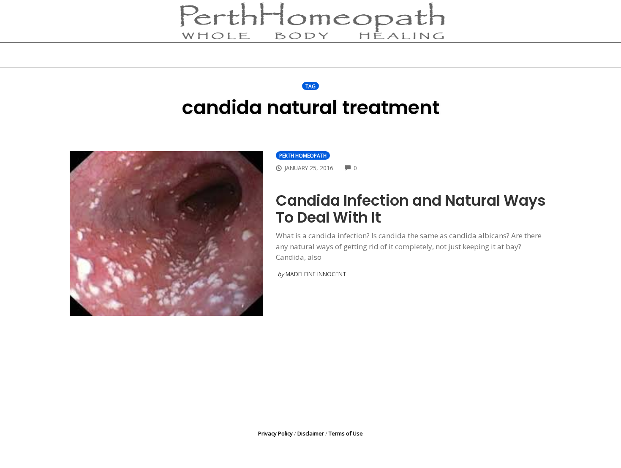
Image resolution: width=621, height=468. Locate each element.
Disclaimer (310, 433)
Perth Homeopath (303, 155)
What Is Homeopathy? (274, 55)
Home (207, 55)
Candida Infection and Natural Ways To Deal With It (411, 209)
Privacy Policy (275, 433)
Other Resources (358, 55)
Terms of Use (346, 433)
